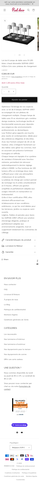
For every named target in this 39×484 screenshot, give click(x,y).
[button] (4, 10)
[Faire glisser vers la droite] (24, 55)
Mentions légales (11, 315)
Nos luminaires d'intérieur (14, 339)
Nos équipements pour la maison (17, 349)
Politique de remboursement (25, 466)
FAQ (5, 289)
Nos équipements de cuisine (15, 354)
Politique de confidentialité (15, 310)
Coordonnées (20, 479)
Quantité (5, 87)
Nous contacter (10, 284)
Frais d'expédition (16, 76)
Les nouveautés (10, 334)
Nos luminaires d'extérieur (14, 344)
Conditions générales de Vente (16, 320)
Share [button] (6, 259)
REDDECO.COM (9, 466)
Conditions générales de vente (14, 476)
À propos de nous (11, 300)
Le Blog (7, 305)
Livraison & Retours (12, 294)
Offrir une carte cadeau (13, 359)
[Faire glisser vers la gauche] (15, 55)
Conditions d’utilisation (12, 473)
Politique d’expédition (29, 473)
